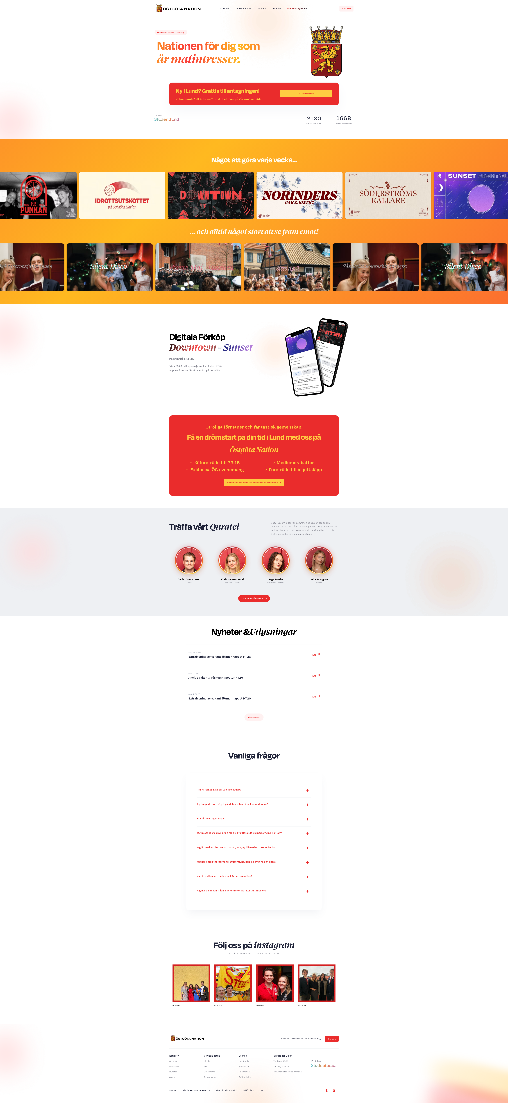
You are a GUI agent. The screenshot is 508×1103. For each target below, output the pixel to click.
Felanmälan (244, 1071)
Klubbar (207, 1061)
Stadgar (173, 1090)
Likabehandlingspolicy (226, 1090)
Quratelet (173, 1061)
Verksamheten (244, 8)
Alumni (172, 1077)
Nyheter (173, 1071)
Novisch (297, 8)
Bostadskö (244, 1066)
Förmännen (174, 1066)
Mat (206, 1066)
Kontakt (277, 8)
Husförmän (244, 1061)
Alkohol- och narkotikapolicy (196, 1090)
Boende (262, 8)
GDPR (262, 1090)
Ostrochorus (210, 1077)
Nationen (225, 8)
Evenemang (209, 1071)
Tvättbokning (245, 1077)
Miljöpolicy (248, 1090)
